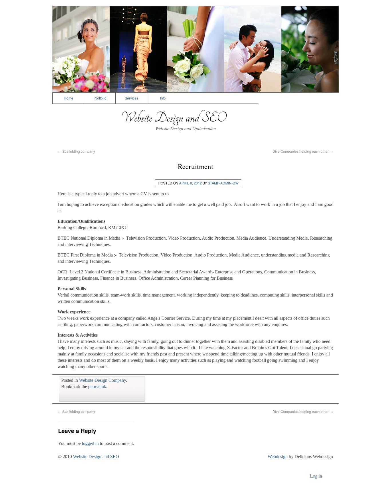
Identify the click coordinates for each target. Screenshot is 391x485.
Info (163, 98)
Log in (316, 476)
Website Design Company (102, 380)
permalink (97, 386)
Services (131, 98)
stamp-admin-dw (223, 182)
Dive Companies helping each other (302, 151)
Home (68, 98)
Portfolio (100, 98)
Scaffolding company (76, 151)
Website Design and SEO (173, 118)
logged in (90, 443)
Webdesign (278, 456)
